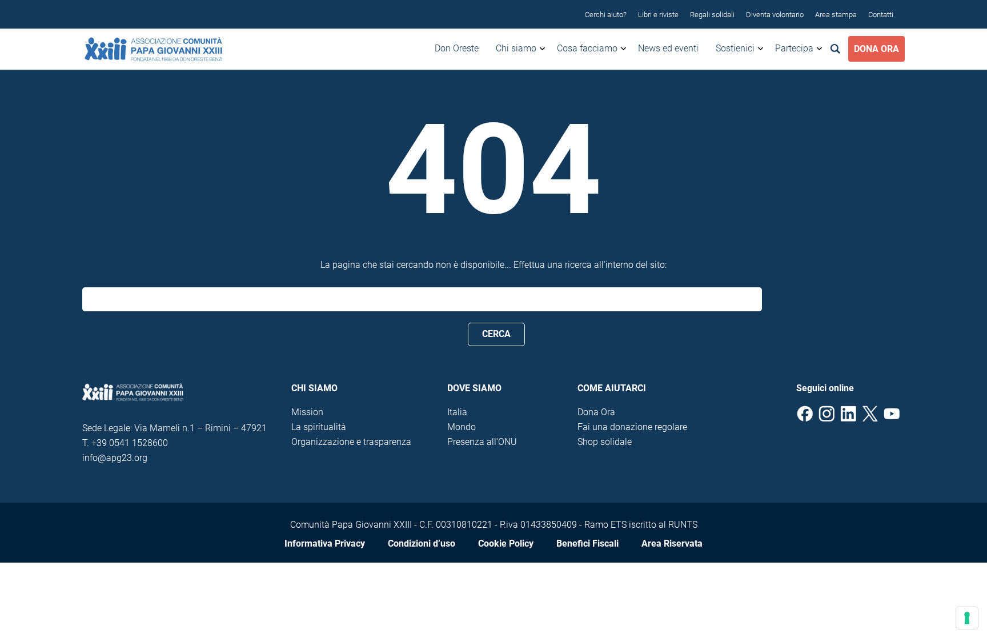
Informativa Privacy (324, 543)
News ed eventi (668, 48)
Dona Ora (876, 48)
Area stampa (836, 14)
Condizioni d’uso (421, 543)
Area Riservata (672, 543)
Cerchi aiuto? (606, 14)
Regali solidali (712, 14)
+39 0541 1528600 (129, 443)
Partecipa (794, 48)
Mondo (461, 427)
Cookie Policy (505, 543)
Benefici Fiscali (587, 543)
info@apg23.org (114, 457)
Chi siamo (516, 48)
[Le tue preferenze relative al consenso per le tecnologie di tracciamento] (967, 618)
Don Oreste (457, 48)
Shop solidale (604, 441)
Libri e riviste (658, 14)
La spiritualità (318, 427)
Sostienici (735, 48)
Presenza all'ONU (482, 441)
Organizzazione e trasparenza (351, 441)
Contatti (880, 14)
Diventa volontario (775, 14)
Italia (457, 412)
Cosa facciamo (587, 48)
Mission (307, 412)
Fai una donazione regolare (632, 427)
